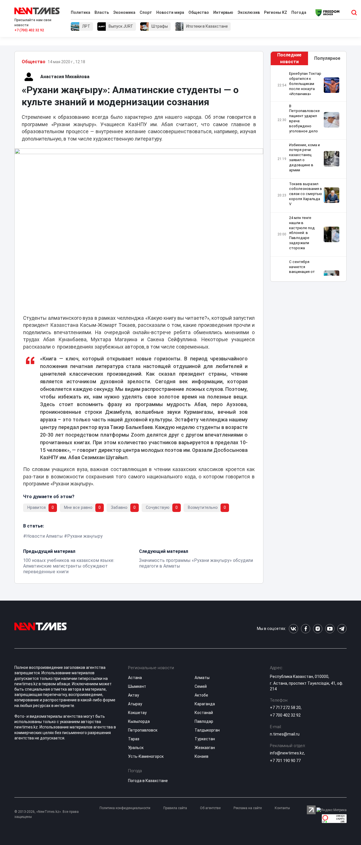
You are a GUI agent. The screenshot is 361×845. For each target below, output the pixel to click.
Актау (133, 695)
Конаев (201, 756)
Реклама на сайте (248, 808)
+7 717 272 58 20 (285, 707)
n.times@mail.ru (285, 734)
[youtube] (329, 628)
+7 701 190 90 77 (285, 760)
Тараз (133, 739)
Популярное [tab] (327, 58)
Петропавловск (142, 730)
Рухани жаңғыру (85, 536)
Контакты (282, 808)
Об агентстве (210, 808)
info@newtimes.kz (287, 753)
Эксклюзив (248, 12)
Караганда (205, 704)
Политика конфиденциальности (125, 808)
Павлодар (204, 721)
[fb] (305, 628)
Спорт (146, 12)
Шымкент (137, 686)
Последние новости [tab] (289, 58)
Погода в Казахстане (148, 780)
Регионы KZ (275, 12)
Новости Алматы (44, 536)
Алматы (202, 677)
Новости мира (170, 12)
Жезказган (205, 747)
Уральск (136, 747)
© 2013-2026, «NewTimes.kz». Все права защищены (46, 814)
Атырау (135, 704)
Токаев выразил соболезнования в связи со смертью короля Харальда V (305, 193)
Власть (101, 12)
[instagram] (317, 628)
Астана (135, 677)
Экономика (124, 12)
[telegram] (342, 628)
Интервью (223, 12)
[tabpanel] (308, 173)
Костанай (204, 712)
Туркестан (205, 739)
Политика (80, 12)
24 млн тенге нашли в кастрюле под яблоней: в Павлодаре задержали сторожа (302, 233)
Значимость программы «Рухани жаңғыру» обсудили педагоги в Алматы (196, 563)
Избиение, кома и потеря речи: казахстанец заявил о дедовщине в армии (304, 157)
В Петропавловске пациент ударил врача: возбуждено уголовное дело (304, 118)
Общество (198, 12)
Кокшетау (137, 712)
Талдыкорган (207, 730)
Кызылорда (139, 721)
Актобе (201, 695)
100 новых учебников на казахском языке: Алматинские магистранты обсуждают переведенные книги (68, 566)
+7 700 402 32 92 (285, 715)
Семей (201, 686)
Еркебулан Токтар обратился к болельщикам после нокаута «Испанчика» (305, 83)
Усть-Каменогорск (146, 756)
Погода (298, 12)
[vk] (293, 628)
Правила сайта (175, 808)
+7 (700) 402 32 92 (29, 30)
